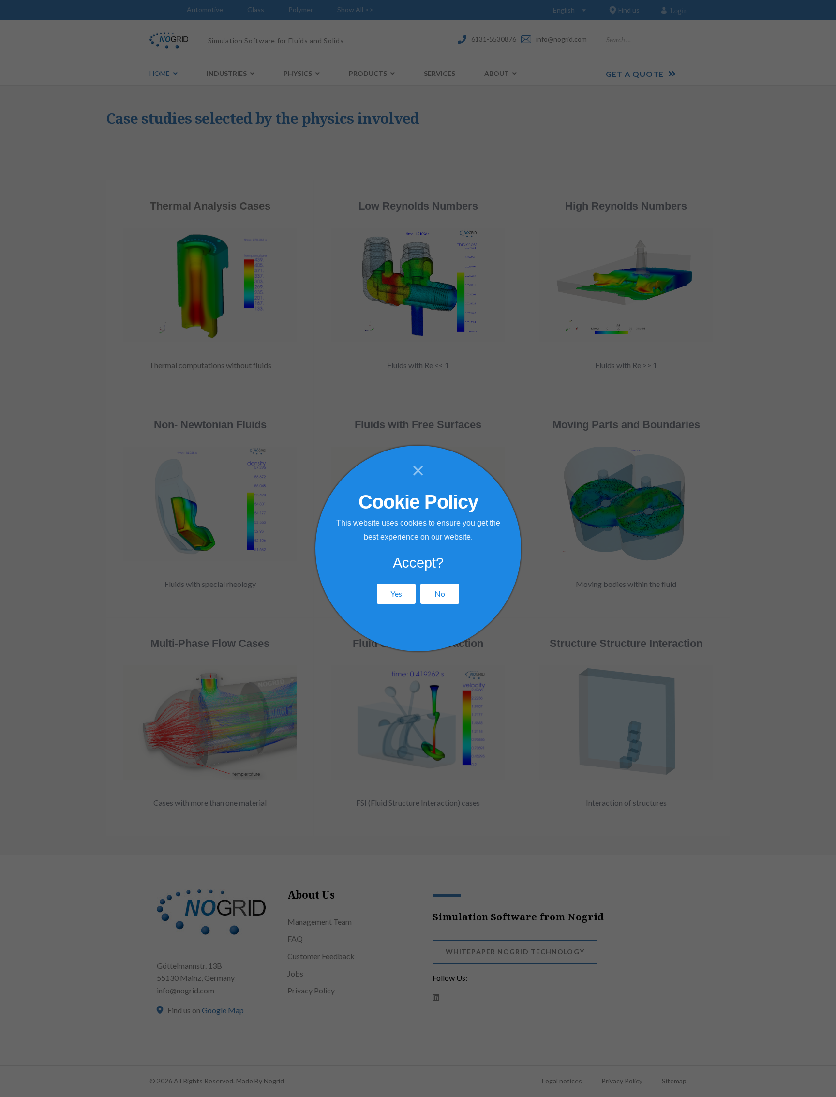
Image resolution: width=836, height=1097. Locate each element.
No (439, 593)
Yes (396, 593)
